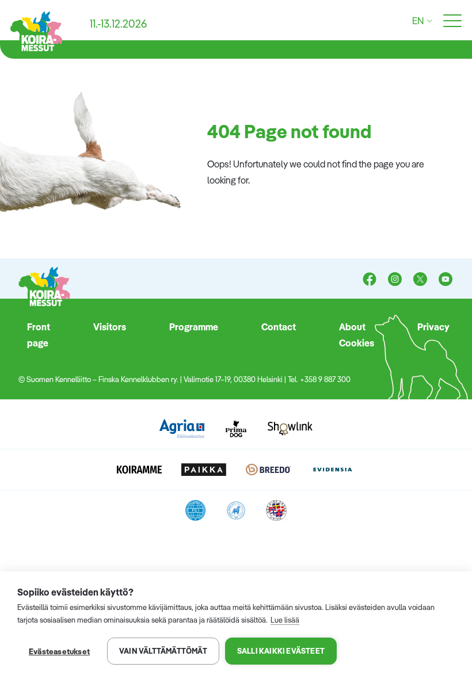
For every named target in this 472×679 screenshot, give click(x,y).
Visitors (109, 327)
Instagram (395, 280)
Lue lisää (285, 619)
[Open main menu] (452, 21)
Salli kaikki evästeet (281, 650)
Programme (193, 327)
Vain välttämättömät (163, 650)
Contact (278, 327)
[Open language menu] (428, 21)
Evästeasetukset (59, 651)
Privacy (433, 327)
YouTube (445, 280)
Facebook (369, 280)
